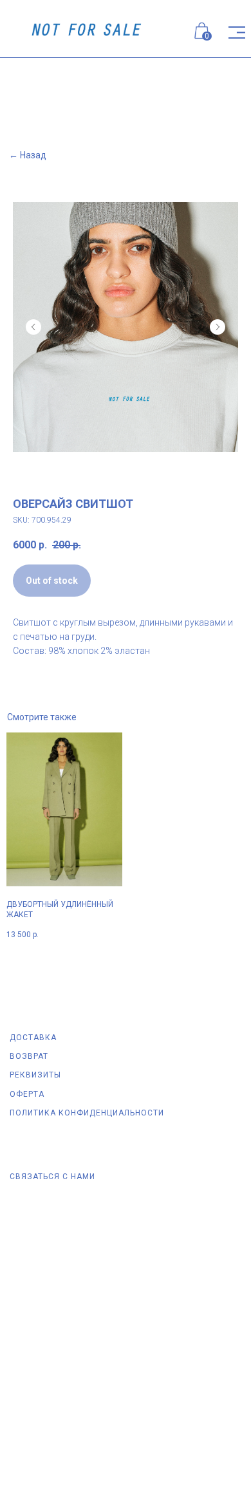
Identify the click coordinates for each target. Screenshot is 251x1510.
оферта (27, 1094)
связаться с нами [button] (52, 1176)
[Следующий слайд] (217, 327)
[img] (236, 32)
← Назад (27, 155)
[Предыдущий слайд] (33, 327)
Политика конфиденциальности (87, 1112)
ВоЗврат (29, 1056)
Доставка (33, 1037)
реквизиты (35, 1074)
